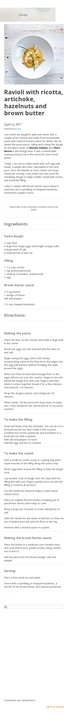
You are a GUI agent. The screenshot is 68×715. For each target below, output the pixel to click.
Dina (19, 128)
